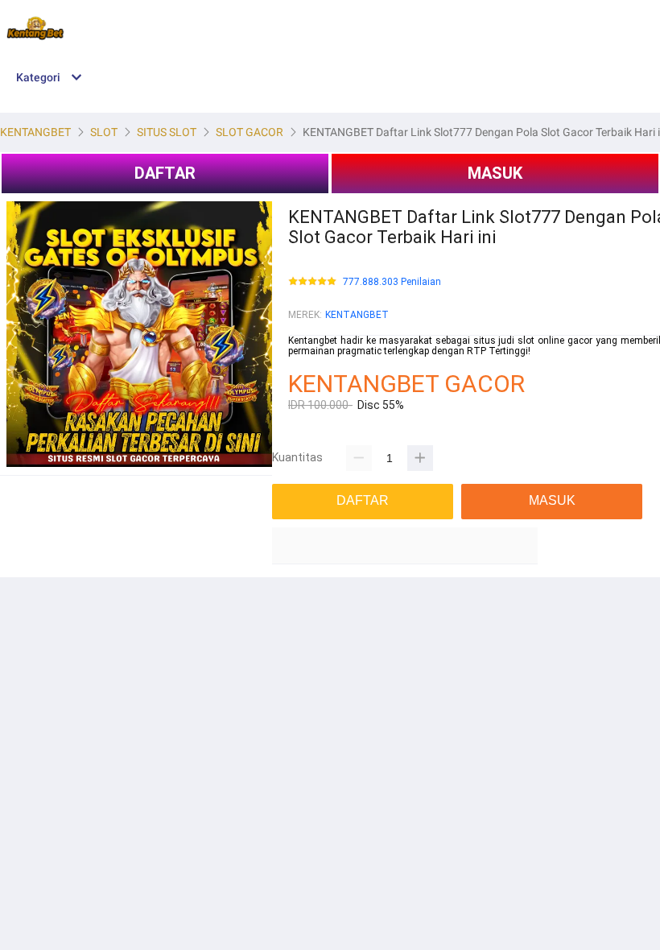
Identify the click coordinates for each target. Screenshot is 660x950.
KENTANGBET (357, 314)
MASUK (495, 173)
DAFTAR (165, 173)
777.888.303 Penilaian (392, 282)
